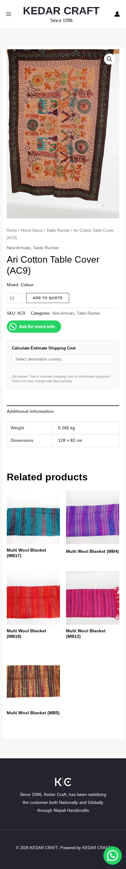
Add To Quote (48, 298)
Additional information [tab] (30, 411)
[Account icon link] (117, 14)
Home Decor (32, 230)
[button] (109, 59)
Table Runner (58, 230)
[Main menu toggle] (8, 14)
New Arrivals (19, 247)
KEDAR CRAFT (61, 11)
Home (12, 230)
